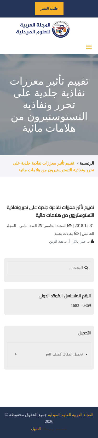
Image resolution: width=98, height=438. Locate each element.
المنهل (36, 429)
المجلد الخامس (54, 226)
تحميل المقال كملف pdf (64, 354)
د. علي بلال (81, 241)
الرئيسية (87, 163)
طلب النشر (49, 8)
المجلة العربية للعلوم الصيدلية (70, 415)
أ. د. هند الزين (59, 241)
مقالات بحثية (63, 234)
